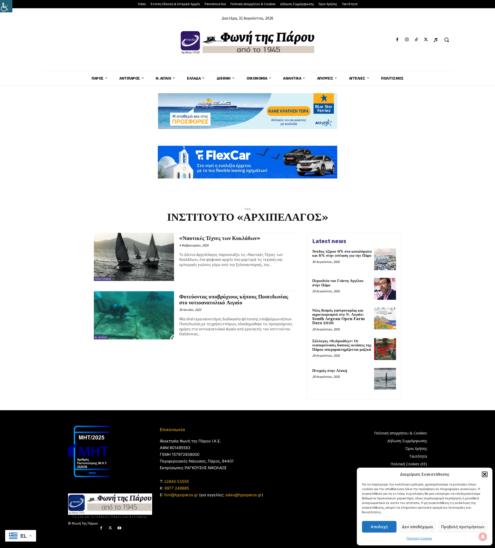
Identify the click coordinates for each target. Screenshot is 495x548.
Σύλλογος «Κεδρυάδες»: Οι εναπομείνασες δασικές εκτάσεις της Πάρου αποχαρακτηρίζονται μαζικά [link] (341, 345)
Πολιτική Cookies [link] (419, 538)
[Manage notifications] (483, 537)
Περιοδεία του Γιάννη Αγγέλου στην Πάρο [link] (338, 283)
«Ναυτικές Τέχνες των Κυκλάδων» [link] (219, 238)
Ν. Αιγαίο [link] (101, 337)
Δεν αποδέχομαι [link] (417, 526)
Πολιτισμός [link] (103, 279)
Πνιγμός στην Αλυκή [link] (329, 370)
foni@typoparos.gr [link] (181, 494)
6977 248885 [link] (176, 488)
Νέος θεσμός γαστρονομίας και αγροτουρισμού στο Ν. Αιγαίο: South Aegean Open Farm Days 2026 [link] (338, 317)
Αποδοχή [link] (379, 526)
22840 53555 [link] (176, 481)
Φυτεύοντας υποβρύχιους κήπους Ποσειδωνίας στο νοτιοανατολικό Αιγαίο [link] (233, 300)
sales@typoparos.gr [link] (243, 494)
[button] (484, 474)
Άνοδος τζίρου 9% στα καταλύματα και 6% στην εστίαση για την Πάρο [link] (342, 253)
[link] (6, 6)
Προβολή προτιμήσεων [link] (462, 526)
